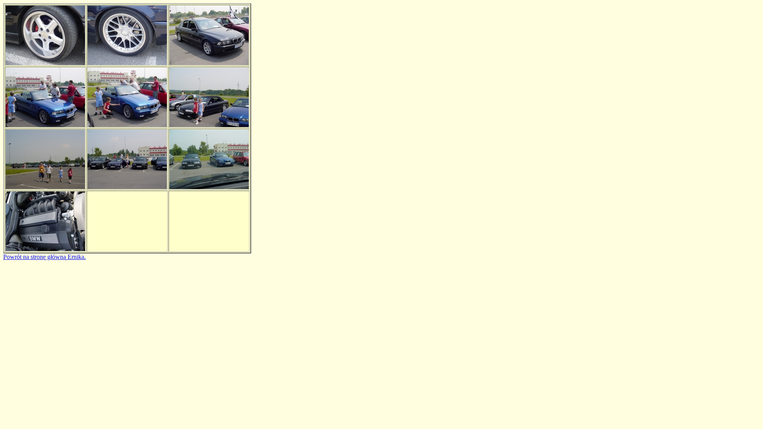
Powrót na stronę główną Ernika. (44, 256)
